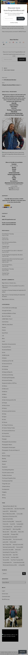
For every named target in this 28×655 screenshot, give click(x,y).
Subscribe (20, 18)
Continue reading (14, 22)
